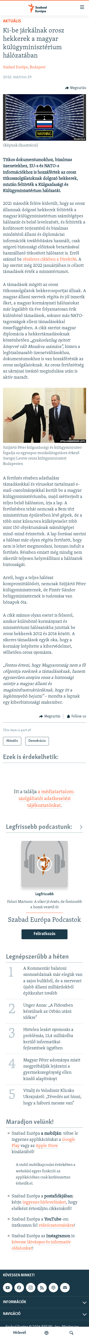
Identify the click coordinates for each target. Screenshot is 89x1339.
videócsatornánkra (56, 1225)
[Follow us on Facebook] (19, 1287)
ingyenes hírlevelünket (44, 1202)
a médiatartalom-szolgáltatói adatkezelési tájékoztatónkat (47, 798)
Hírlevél (19, 1333)
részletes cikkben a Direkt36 (49, 259)
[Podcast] (53, 1287)
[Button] (75, 88)
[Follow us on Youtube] (7, 1287)
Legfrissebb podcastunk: (39, 827)
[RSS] (42, 1287)
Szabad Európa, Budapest (24, 67)
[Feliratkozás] (64, 1287)
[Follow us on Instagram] (30, 1287)
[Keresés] (71, 1333)
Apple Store (47, 1146)
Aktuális (12, 21)
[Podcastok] (46, 1333)
